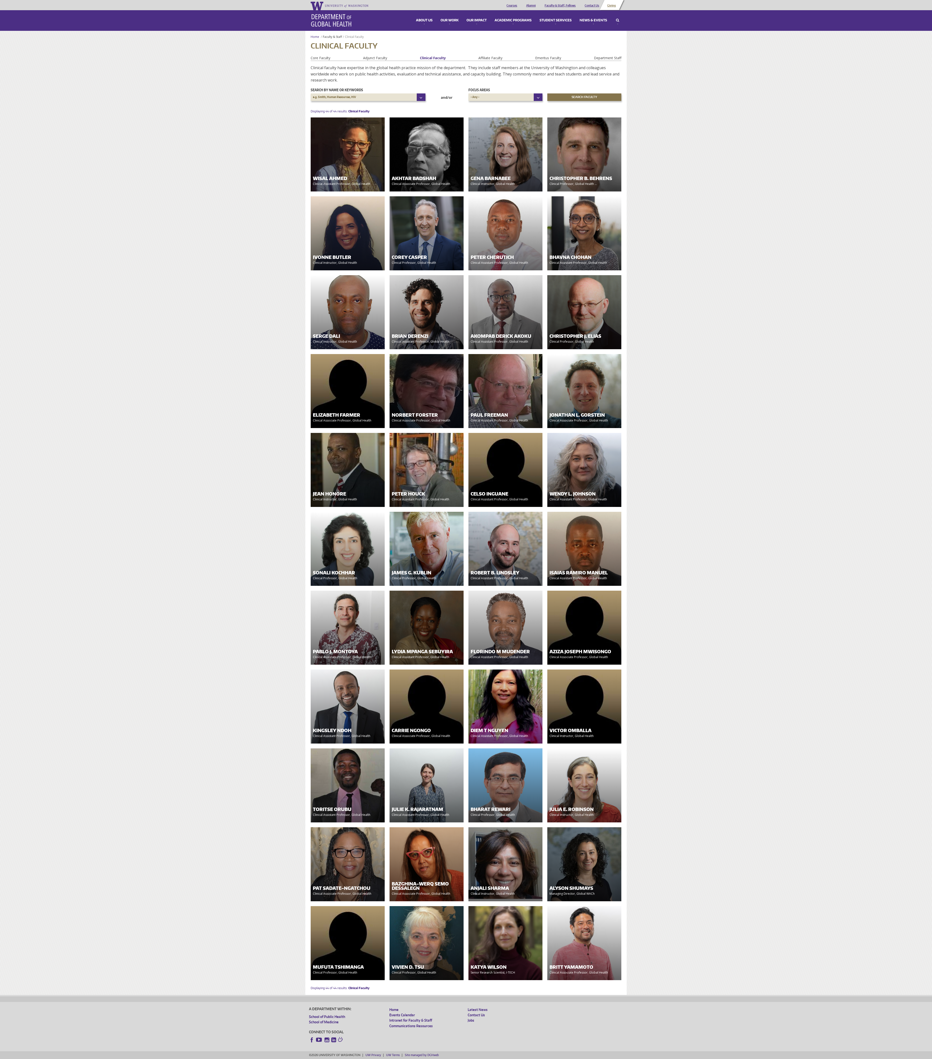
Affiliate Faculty (490, 58)
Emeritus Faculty (548, 58)
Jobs (471, 1020)
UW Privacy (373, 1055)
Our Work (449, 20)
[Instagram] (327, 1040)
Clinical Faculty (433, 58)
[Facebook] (312, 1040)
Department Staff (607, 58)
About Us (424, 20)
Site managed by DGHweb (422, 1055)
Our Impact (476, 20)
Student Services (556, 20)
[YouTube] (319, 1040)
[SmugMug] (341, 1040)
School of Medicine (324, 1022)
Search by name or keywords (337, 90)
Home (315, 37)
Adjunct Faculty (375, 58)
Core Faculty (320, 58)
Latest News (478, 1010)
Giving (611, 5)
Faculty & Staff (332, 37)
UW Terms (393, 1055)
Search (617, 20)
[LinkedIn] (334, 1040)
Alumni (531, 5)
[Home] (331, 20)
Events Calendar (402, 1015)
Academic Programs (513, 20)
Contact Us (592, 5)
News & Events (593, 20)
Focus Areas (479, 90)
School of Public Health (327, 1017)
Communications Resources (411, 1026)
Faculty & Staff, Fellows (560, 5)
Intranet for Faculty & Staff (410, 1020)
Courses (512, 5)
